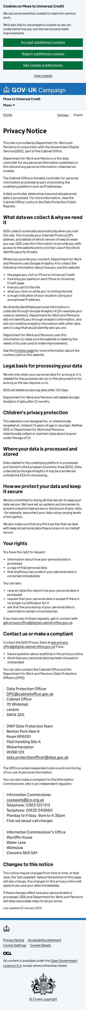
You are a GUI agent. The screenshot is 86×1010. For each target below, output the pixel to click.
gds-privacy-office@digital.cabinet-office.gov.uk (37, 623)
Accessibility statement (44, 940)
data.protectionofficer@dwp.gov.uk (37, 757)
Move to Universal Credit (21, 99)
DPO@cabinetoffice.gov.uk (29, 694)
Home (7, 115)
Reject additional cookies (43, 54)
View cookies (43, 76)
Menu (7, 105)
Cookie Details (40, 945)
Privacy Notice (13, 940)
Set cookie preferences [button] (43, 65)
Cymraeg (62, 115)
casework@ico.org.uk (25, 799)
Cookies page (24, 351)
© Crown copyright (43, 999)
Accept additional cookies (43, 42)
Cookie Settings (14, 945)
